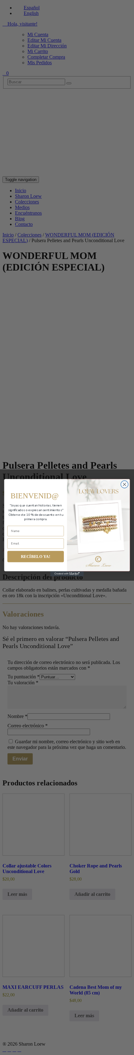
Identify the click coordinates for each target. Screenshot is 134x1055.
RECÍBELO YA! (35, 556)
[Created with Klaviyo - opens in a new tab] (67, 573)
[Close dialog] (124, 484)
